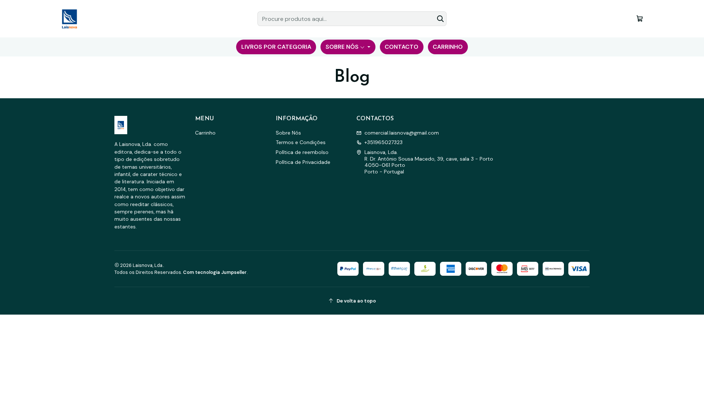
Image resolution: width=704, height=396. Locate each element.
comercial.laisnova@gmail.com (401, 132)
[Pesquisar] (440, 18)
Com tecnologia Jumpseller (215, 272)
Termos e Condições (301, 142)
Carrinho (205, 132)
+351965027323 (383, 142)
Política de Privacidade (303, 162)
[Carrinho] (640, 18)
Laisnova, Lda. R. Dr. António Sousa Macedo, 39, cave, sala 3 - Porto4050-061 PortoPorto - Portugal (428, 162)
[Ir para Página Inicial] (69, 19)
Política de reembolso (302, 152)
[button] (276, 47)
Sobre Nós (288, 132)
